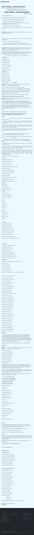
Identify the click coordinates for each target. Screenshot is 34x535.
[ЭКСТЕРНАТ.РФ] (5, 1)
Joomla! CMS (4, 532)
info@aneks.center (26, 520)
